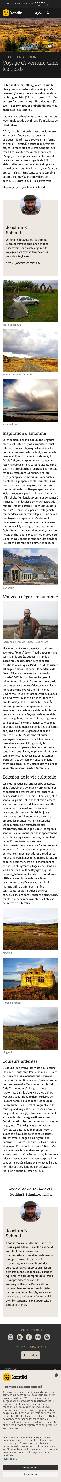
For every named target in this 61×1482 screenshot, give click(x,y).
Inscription (30, 1355)
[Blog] (47, 1337)
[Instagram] (10, 1337)
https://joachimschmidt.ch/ (23, 263)
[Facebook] (29, 1337)
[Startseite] (13, 12)
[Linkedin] (20, 1337)
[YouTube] (38, 1337)
